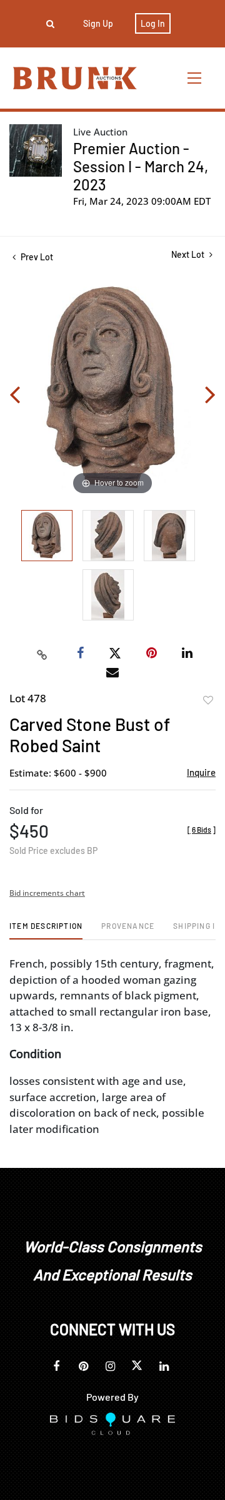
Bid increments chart (47, 893)
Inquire (201, 772)
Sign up (98, 23)
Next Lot (188, 254)
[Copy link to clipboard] (42, 653)
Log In (153, 23)
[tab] (45, 930)
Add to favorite (208, 700)
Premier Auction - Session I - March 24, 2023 (140, 166)
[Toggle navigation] (195, 77)
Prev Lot (36, 257)
